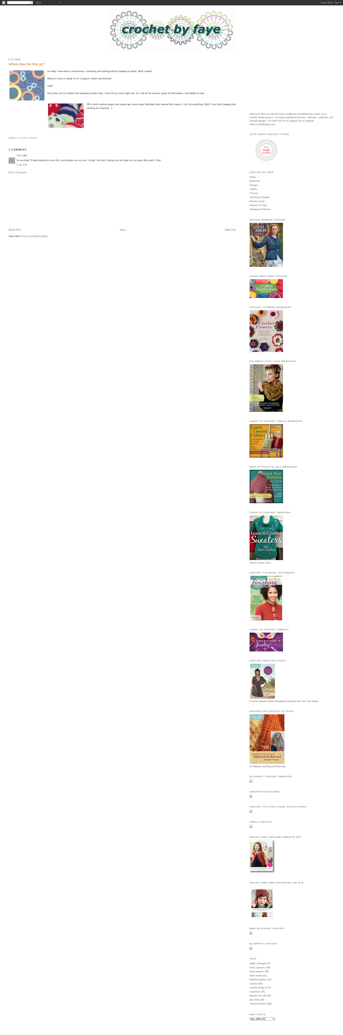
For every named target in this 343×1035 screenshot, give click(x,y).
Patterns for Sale (258, 205)
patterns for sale (258, 995)
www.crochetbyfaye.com (262, 124)
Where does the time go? (26, 64)
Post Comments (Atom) (35, 236)
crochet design (27, 138)
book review (256, 975)
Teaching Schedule (259, 197)
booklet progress (258, 979)
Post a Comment (17, 172)
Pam (19, 155)
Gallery (253, 189)
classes (254, 983)
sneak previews (258, 1003)
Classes (254, 193)
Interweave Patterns (260, 209)
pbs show (254, 999)
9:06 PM (22, 165)
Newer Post (15, 229)
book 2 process (257, 967)
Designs (254, 185)
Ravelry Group (257, 201)
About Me (255, 181)
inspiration (255, 991)
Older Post (230, 229)
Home (123, 229)
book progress (257, 971)
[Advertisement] (116, 201)
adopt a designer (258, 963)
